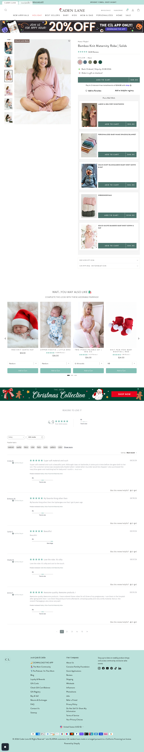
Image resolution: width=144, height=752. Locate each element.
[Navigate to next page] (87, 631)
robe (32, 447)
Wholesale (106, 10)
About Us (70, 662)
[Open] (5, 746)
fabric (26, 447)
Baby (66, 15)
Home (119, 15)
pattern (52, 447)
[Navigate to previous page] (57, 631)
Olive (95, 62)
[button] (42, 41)
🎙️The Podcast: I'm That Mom (42, 671)
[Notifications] (127, 10)
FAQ (32, 704)
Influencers (70, 687)
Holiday (37, 15)
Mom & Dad (86, 15)
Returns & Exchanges (38, 700)
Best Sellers (52, 15)
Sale (128, 15)
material (11, 447)
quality (19, 447)
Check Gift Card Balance (40, 687)
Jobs (68, 696)
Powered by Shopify (72, 743)
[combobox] (16, 437)
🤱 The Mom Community (40, 666)
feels (39, 447)
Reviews (69, 675)
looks (45, 447)
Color (85, 58)
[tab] (10, 3)
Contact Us (35, 708)
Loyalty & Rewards (37, 679)
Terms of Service (72, 715)
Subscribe (118, 10)
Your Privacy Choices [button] (74, 719)
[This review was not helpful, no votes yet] (134, 490)
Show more (68, 447)
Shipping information (93, 266)
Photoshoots (71, 691)
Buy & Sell (34, 696)
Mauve (80, 62)
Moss (90, 62)
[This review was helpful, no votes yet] (131, 490)
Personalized (104, 15)
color (60, 447)
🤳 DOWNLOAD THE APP (41, 662)
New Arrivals (21, 15)
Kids (74, 15)
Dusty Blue (85, 62)
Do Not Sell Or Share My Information (76, 710)
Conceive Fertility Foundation (77, 666)
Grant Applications (73, 671)
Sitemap (33, 712)
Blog (32, 675)
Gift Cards (34, 683)
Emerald (100, 62)
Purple (85, 41)
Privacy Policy (71, 704)
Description (87, 260)
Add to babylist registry (124, 90)
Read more (78, 469)
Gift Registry (35, 691)
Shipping (69, 679)
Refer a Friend (71, 700)
